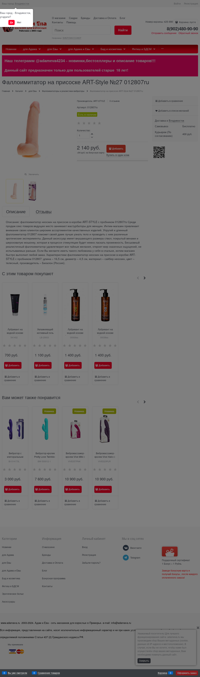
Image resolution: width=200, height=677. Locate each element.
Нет (19, 22)
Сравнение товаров (49, 672)
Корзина (162, 672)
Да (11, 22)
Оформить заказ (186, 673)
